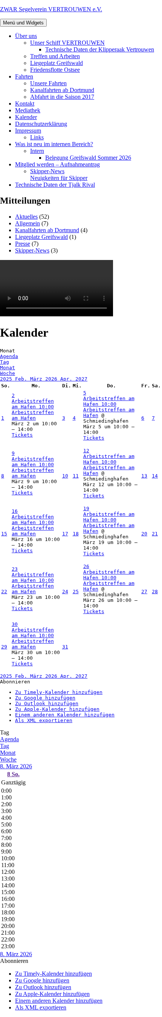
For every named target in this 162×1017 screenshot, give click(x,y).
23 (15, 569)
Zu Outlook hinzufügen (46, 703)
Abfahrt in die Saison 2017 (62, 97)
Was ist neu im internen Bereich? (54, 144)
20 (144, 533)
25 (76, 591)
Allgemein (27, 223)
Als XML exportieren (43, 720)
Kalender (26, 117)
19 (86, 508)
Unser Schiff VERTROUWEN (67, 42)
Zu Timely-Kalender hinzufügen (58, 692)
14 (155, 476)
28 (155, 591)
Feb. (22, 379)
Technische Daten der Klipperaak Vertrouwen (99, 49)
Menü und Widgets (23, 23)
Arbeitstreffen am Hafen (33, 415)
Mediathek (27, 110)
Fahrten (24, 76)
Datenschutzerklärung (41, 124)
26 (86, 566)
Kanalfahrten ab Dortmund (62, 90)
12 (86, 450)
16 (15, 511)
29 (4, 647)
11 (76, 476)
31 (65, 647)
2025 (7, 379)
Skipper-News (58, 174)
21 (155, 533)
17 (65, 533)
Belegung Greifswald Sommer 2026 (88, 157)
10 (65, 476)
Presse (22, 243)
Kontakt (24, 103)
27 (144, 591)
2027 (81, 379)
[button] (15, 682)
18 (76, 533)
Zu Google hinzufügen (45, 698)
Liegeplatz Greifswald (56, 63)
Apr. (67, 379)
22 (4, 591)
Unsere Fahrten (48, 83)
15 (4, 533)
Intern (37, 151)
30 (15, 624)
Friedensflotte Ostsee (55, 69)
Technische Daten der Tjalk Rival (55, 184)
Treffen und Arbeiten (55, 56)
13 (144, 476)
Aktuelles (26, 216)
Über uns (26, 36)
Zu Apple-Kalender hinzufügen (57, 709)
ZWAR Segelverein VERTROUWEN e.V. (51, 9)
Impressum (28, 130)
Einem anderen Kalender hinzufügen (65, 715)
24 (65, 591)
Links (37, 137)
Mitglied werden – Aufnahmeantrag (57, 164)
